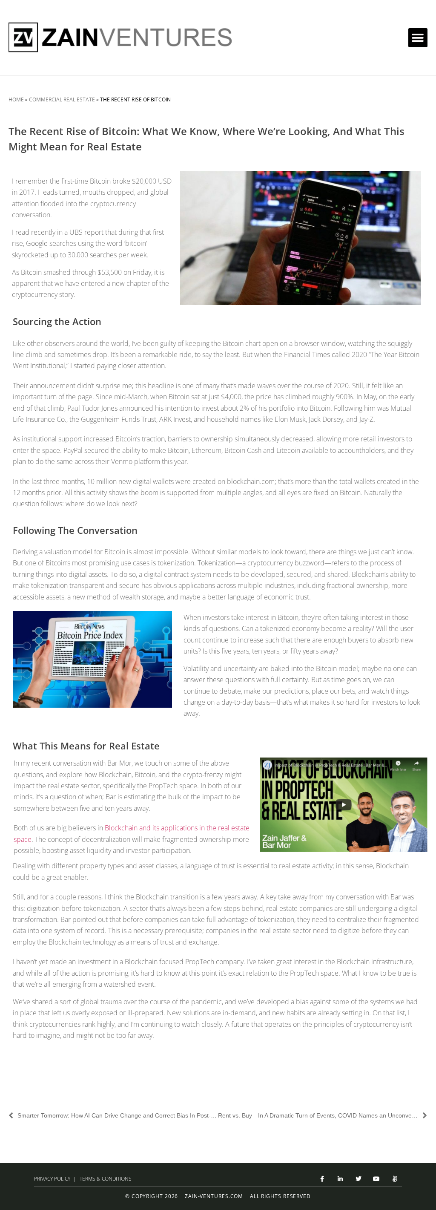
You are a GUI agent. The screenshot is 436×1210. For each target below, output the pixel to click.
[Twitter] (358, 1179)
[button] (417, 37)
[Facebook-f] (322, 1179)
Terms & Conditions (106, 1178)
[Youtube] (376, 1179)
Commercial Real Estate (62, 99)
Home (16, 99)
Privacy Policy (52, 1178)
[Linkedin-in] (340, 1179)
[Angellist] (394, 1179)
